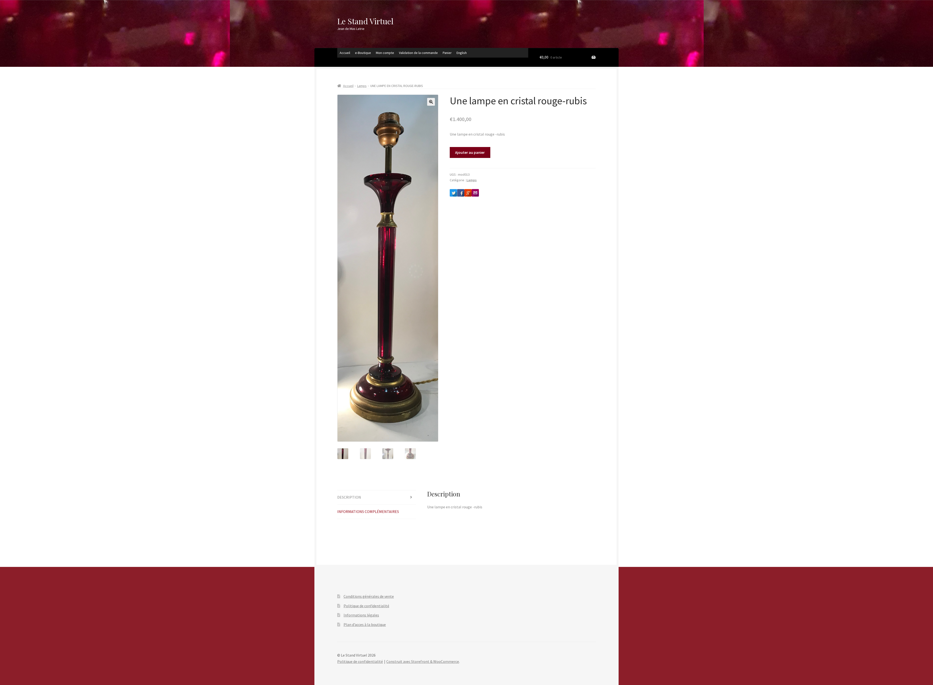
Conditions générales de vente (369, 596)
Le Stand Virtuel (365, 21)
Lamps (362, 86)
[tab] (376, 497)
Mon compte (385, 53)
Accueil (345, 53)
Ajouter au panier (470, 152)
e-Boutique (363, 53)
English (462, 53)
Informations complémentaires (368, 511)
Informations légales (361, 615)
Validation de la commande (418, 53)
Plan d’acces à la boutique (365, 624)
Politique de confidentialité (366, 605)
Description (349, 497)
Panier (447, 53)
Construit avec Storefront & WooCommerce (422, 661)
